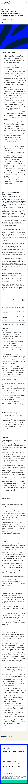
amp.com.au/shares (9, 685)
